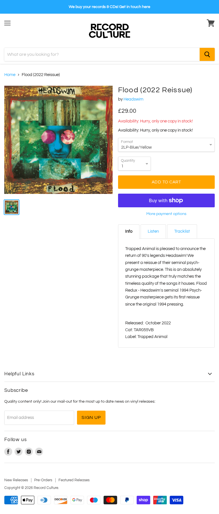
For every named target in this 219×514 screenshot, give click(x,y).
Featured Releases (74, 480)
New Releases (16, 480)
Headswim (133, 99)
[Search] (207, 54)
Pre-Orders (43, 480)
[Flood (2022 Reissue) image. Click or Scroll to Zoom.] (58, 140)
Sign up (91, 417)
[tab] (128, 231)
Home (9, 75)
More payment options (166, 214)
